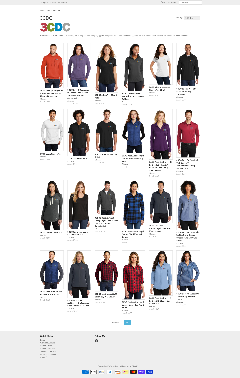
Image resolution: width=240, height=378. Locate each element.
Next (127, 322)
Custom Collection (47, 348)
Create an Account (58, 2)
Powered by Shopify (130, 366)
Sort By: (179, 17)
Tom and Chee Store (48, 351)
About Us (44, 357)
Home (42, 340)
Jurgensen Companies (48, 354)
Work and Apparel (47, 343)
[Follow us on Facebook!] (97, 341)
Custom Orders (46, 346)
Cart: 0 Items (170, 2)
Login (44, 2)
